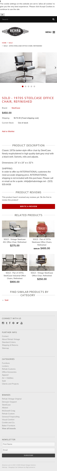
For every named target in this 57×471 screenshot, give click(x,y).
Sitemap (5, 348)
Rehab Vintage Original (11, 399)
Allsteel (5, 408)
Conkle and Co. (8, 422)
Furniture (6, 363)
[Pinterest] (13, 323)
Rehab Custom (8, 414)
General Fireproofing (10, 417)
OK (2, 15)
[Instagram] (3, 323)
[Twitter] (17, 323)
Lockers (5, 366)
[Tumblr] (6, 323)
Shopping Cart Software (16, 467)
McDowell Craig (8, 411)
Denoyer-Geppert (9, 402)
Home (4, 43)
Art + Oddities (7, 378)
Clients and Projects (10, 384)
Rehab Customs (9, 369)
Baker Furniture (8, 425)
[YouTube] (22, 323)
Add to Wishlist (8, 131)
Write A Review (28, 206)
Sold (11, 43)
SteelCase (6, 405)
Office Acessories (9, 372)
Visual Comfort (8, 420)
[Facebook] (9, 323)
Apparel (5, 375)
